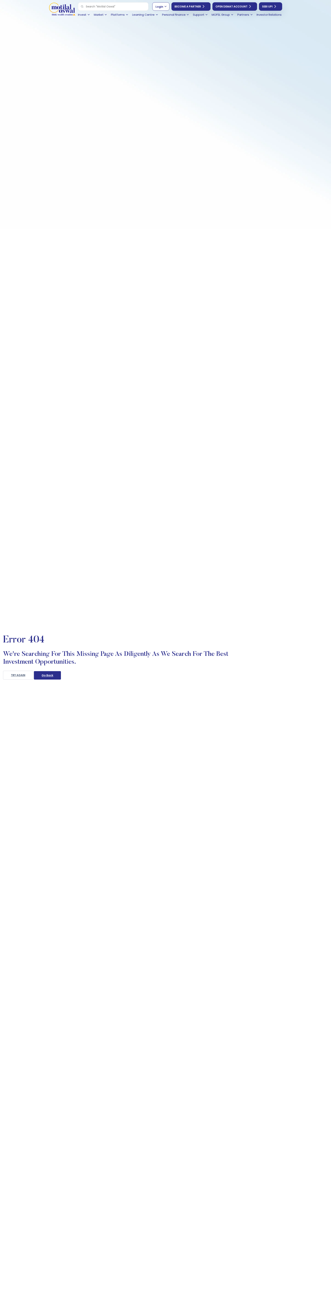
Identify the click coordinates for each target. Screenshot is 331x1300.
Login (159, 7)
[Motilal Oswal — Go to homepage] (62, 10)
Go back (47, 675)
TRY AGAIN (18, 675)
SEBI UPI (267, 6)
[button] (82, 6)
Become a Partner (188, 6)
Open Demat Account (231, 6)
